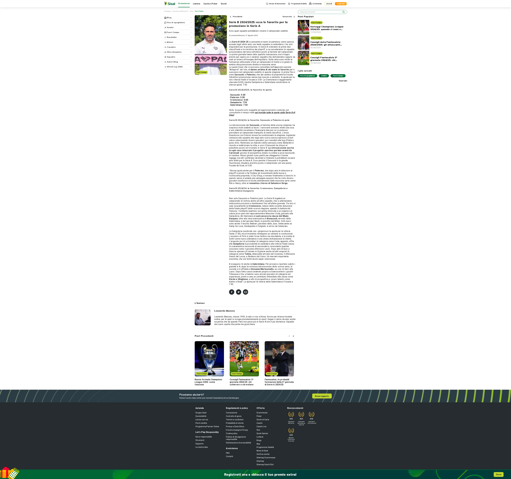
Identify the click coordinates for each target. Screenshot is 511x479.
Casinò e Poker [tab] (210, 4)
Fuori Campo (338, 76)
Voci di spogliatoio (307, 76)
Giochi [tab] (224, 4)
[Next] (294, 337)
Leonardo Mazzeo (238, 35)
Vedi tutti (343, 81)
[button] (275, 3)
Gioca (498, 474)
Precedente (237, 17)
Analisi (324, 76)
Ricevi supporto (322, 396)
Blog (191, 11)
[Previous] (290, 337)
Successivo (287, 17)
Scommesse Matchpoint (180, 11)
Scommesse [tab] (184, 3)
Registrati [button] (341, 4)
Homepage (167, 11)
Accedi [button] (329, 4)
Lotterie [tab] (196, 4)
